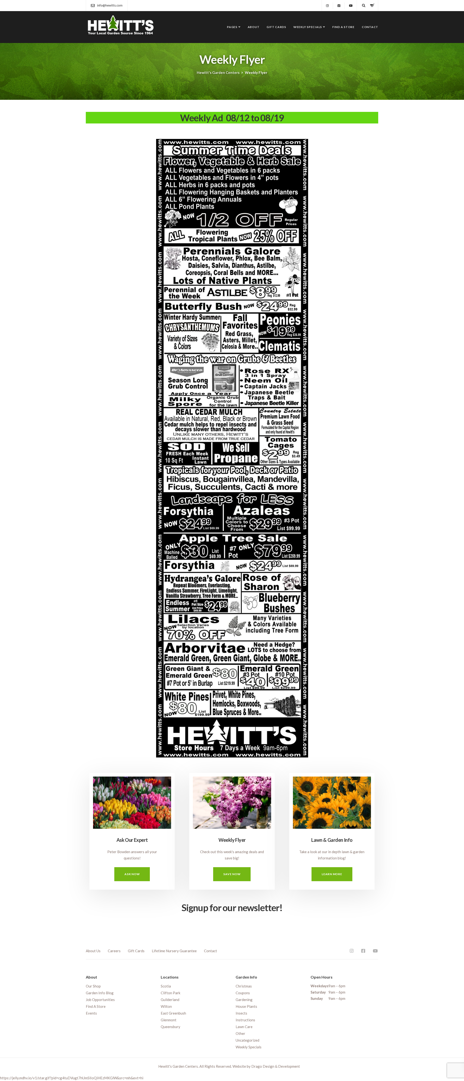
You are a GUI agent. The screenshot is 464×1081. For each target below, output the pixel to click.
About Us (93, 951)
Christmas (244, 986)
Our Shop (93, 986)
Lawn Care (244, 1026)
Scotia (166, 986)
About (254, 27)
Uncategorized (247, 1040)
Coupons (243, 993)
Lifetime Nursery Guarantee (174, 951)
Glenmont (168, 1020)
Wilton (166, 1006)
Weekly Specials (307, 27)
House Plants (246, 1006)
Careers (114, 951)
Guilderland (170, 999)
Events (91, 1013)
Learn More (332, 874)
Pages (232, 27)
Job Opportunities (100, 999)
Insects (241, 1013)
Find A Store (343, 27)
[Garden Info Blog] (332, 800)
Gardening (244, 999)
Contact (370, 27)
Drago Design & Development (275, 1066)
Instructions (245, 1020)
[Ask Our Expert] (132, 800)
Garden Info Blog (100, 993)
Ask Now (132, 874)
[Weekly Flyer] (232, 800)
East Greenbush (173, 1013)
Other (240, 1033)
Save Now (231, 874)
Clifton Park (170, 993)
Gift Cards (276, 27)
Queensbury (170, 1026)
